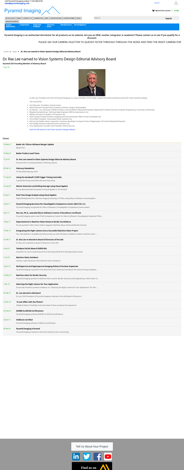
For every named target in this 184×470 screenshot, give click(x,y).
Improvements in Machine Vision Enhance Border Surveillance (43, 222)
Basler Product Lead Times (27, 153)
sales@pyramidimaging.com (17, 3)
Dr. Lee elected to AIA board (28, 293)
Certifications (55, 18)
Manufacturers (66, 25)
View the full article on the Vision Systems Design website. (52, 129)
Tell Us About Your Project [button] (92, 446)
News (19, 18)
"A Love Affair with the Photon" (30, 302)
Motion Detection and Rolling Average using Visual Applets (42, 186)
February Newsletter (25, 168)
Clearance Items (50, 26)
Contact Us (27, 18)
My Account (10, 18)
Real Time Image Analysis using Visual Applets (36, 195)
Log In (156, 3)
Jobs (46, 18)
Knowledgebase (12, 22)
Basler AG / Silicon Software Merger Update (35, 144)
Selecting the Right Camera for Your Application (37, 284)
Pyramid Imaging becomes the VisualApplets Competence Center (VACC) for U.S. (51, 204)
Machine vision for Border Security (31, 275)
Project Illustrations (10, 26)
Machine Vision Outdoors (27, 257)
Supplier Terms (69, 18)
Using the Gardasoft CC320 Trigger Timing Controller (39, 177)
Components (24, 25)
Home (6, 51)
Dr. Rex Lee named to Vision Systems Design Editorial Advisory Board (46, 159)
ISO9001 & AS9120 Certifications (29, 311)
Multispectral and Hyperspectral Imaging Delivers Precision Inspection (47, 266)
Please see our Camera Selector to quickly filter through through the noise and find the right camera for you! (107, 42)
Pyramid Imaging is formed (28, 328)
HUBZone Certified (24, 320)
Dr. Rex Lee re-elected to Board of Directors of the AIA (39, 239)
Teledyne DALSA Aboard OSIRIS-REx (31, 248)
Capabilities (38, 18)
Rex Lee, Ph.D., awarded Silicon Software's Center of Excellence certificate (48, 213)
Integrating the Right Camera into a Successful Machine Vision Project (47, 230)
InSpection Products (37, 26)
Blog (78, 18)
